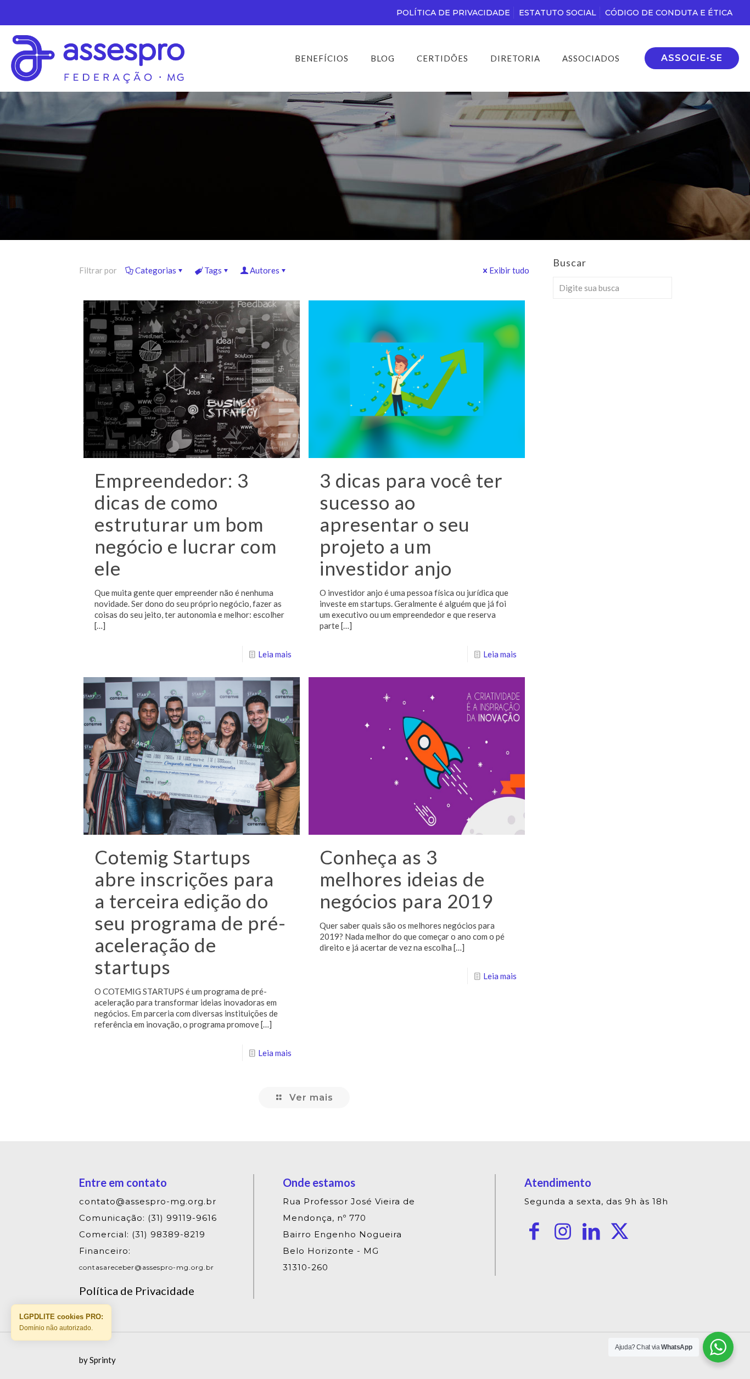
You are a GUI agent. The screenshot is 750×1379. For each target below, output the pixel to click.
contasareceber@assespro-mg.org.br (146, 1267)
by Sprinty (97, 1360)
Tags (213, 270)
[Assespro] (97, 58)
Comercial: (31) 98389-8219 (142, 1234)
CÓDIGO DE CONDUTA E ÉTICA (668, 13)
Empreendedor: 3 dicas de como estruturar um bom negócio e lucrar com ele (185, 523)
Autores (264, 270)
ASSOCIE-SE (692, 58)
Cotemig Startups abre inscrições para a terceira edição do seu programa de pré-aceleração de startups (190, 911)
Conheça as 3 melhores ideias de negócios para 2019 (406, 878)
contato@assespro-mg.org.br (147, 1201)
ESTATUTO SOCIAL (557, 13)
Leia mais (275, 654)
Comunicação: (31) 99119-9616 (148, 1218)
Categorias (155, 270)
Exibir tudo (509, 270)
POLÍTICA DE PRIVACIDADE (453, 13)
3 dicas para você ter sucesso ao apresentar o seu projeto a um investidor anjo (411, 523)
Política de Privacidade (136, 1290)
